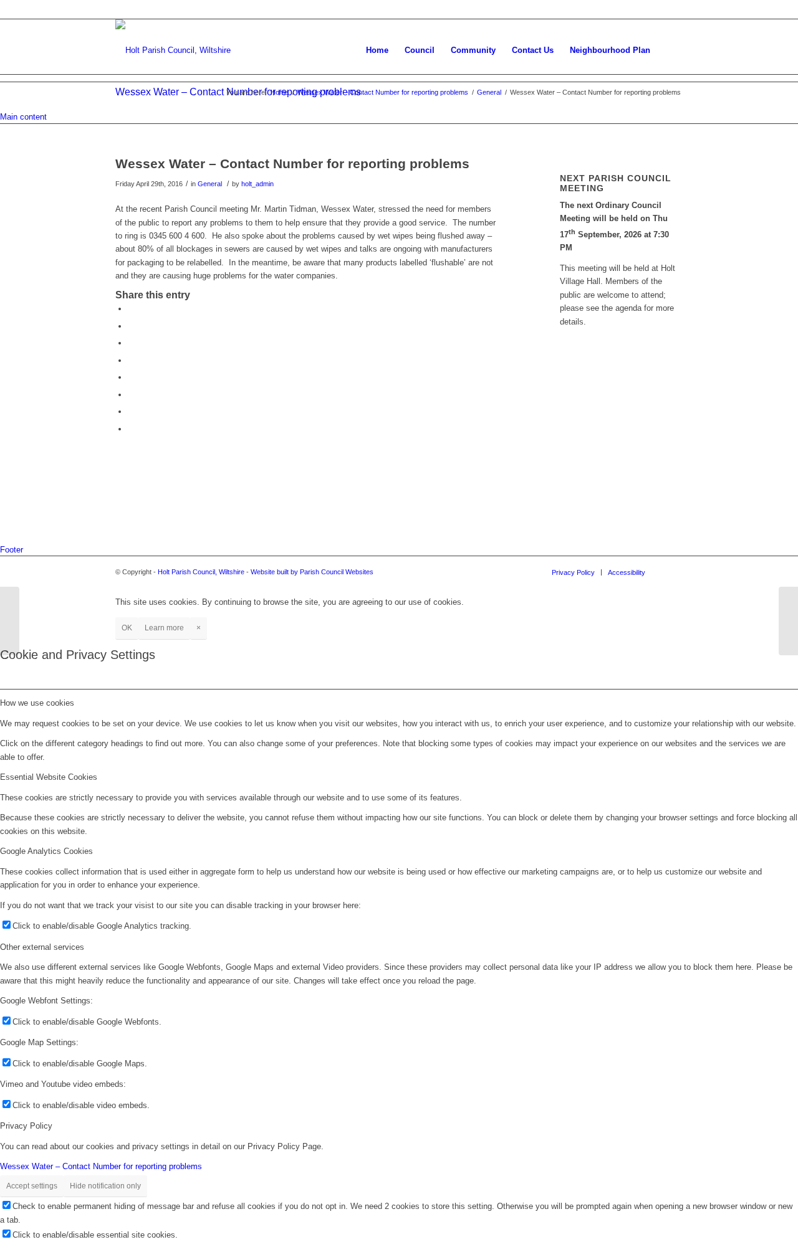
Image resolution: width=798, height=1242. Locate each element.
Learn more (164, 627)
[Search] (670, 50)
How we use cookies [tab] (37, 703)
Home (280, 92)
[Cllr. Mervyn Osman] (9, 621)
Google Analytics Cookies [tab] (46, 851)
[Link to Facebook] (673, 571)
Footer (11, 549)
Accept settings (31, 1186)
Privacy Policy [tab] (26, 1126)
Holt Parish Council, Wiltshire (201, 572)
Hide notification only (105, 1186)
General (489, 92)
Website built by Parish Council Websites (312, 572)
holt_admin (257, 183)
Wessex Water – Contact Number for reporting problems (382, 92)
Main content (23, 116)
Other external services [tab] (42, 947)
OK (127, 627)
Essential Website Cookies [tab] (48, 777)
